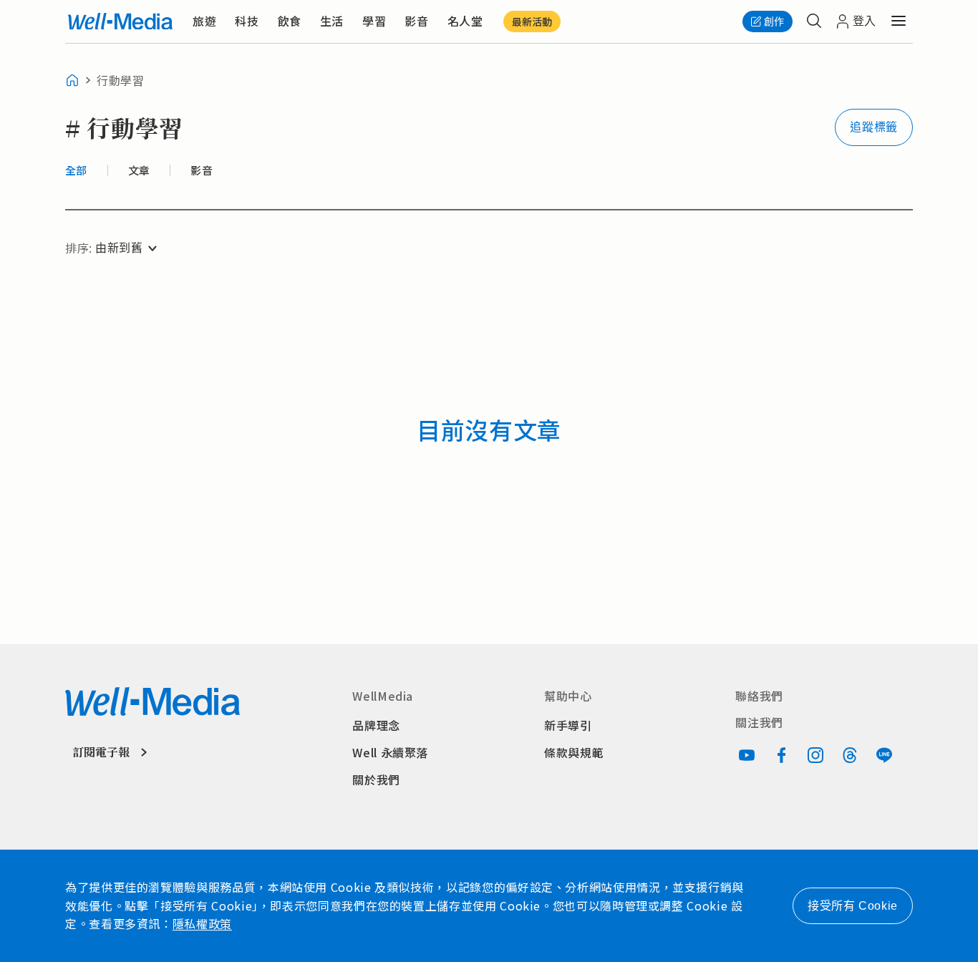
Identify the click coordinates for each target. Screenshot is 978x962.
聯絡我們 (759, 695)
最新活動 (532, 21)
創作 (774, 21)
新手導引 (568, 725)
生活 (332, 20)
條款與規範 (574, 752)
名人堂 (465, 20)
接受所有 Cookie (853, 906)
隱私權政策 (202, 923)
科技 (246, 20)
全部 (76, 170)
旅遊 (204, 20)
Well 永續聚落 (390, 752)
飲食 (289, 20)
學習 (374, 20)
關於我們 (376, 779)
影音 (416, 20)
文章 (139, 170)
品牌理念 (376, 725)
